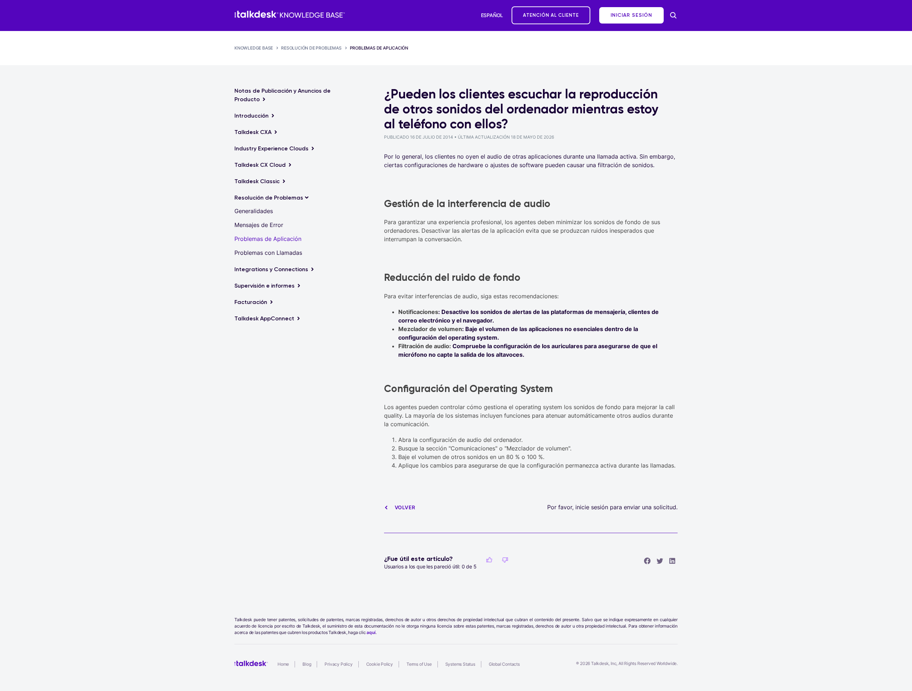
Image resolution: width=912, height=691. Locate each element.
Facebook (647, 560)
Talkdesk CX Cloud (260, 164)
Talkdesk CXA (252, 132)
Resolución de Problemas (311, 48)
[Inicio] (289, 14)
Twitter (659, 560)
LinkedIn (672, 560)
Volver (405, 507)
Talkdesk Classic (257, 181)
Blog (306, 664)
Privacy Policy (338, 664)
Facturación (250, 302)
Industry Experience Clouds (271, 148)
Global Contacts (504, 664)
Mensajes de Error (258, 224)
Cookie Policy (379, 664)
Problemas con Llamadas (268, 252)
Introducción (251, 115)
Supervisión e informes (264, 285)
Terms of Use (419, 664)
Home (283, 664)
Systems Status (460, 664)
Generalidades (253, 211)
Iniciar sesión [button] (631, 15)
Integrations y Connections (271, 269)
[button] (489, 560)
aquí (371, 632)
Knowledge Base (253, 48)
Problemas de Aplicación (379, 48)
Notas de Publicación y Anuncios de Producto (282, 95)
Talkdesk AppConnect (264, 318)
